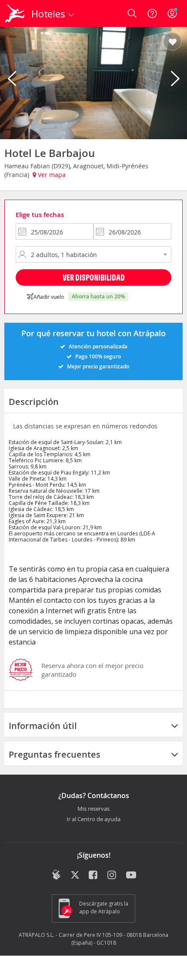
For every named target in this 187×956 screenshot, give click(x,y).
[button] (172, 42)
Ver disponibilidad (94, 277)
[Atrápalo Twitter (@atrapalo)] (75, 875)
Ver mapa (51, 174)
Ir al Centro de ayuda (93, 819)
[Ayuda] (152, 13)
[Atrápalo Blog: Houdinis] (56, 874)
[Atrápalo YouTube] (131, 875)
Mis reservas (93, 809)
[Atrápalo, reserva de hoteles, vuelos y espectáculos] (14, 13)
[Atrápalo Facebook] (94, 875)
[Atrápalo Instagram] (112, 875)
